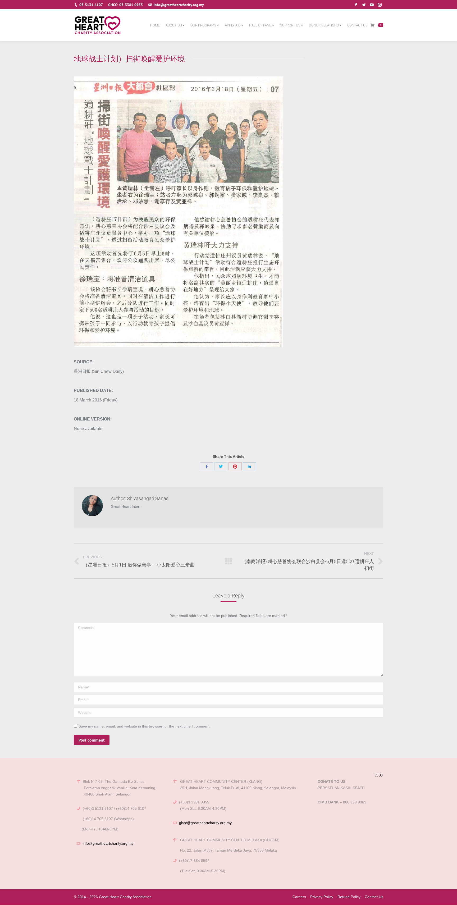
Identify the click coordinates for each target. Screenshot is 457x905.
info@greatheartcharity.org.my (108, 843)
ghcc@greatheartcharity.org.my (205, 823)
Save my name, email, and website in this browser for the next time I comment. (145, 726)
